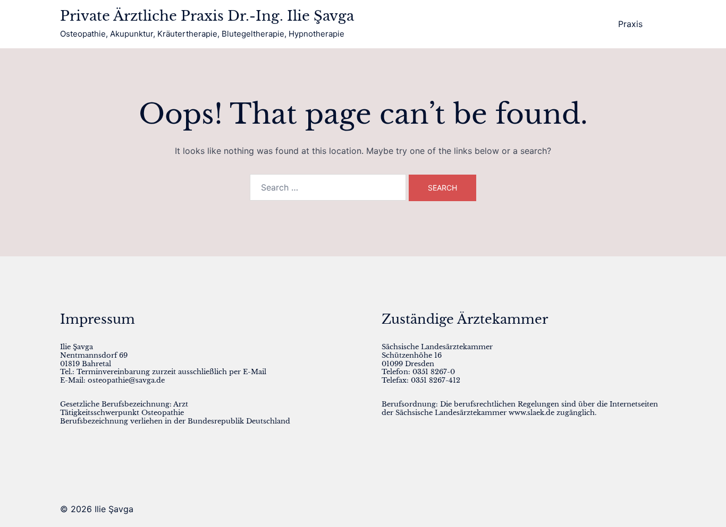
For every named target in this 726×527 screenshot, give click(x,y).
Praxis (630, 24)
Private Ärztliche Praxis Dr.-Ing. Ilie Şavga (207, 15)
